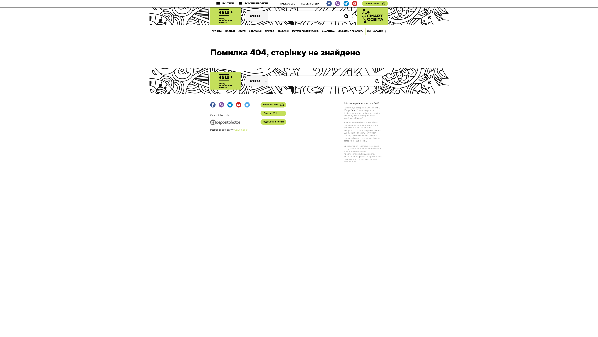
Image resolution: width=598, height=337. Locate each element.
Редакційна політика (273, 121)
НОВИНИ (230, 31)
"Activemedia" (240, 129)
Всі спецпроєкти (256, 3)
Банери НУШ (270, 113)
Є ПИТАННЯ (255, 31)
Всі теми (228, 3)
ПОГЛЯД (269, 31)
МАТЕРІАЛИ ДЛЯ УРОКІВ (305, 31)
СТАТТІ (242, 31)
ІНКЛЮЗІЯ (283, 31)
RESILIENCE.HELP (310, 3)
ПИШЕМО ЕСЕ (287, 3)
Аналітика (328, 31)
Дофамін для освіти (350, 31)
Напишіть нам (372, 3)
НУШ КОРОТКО (375, 31)
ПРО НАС (217, 31)
